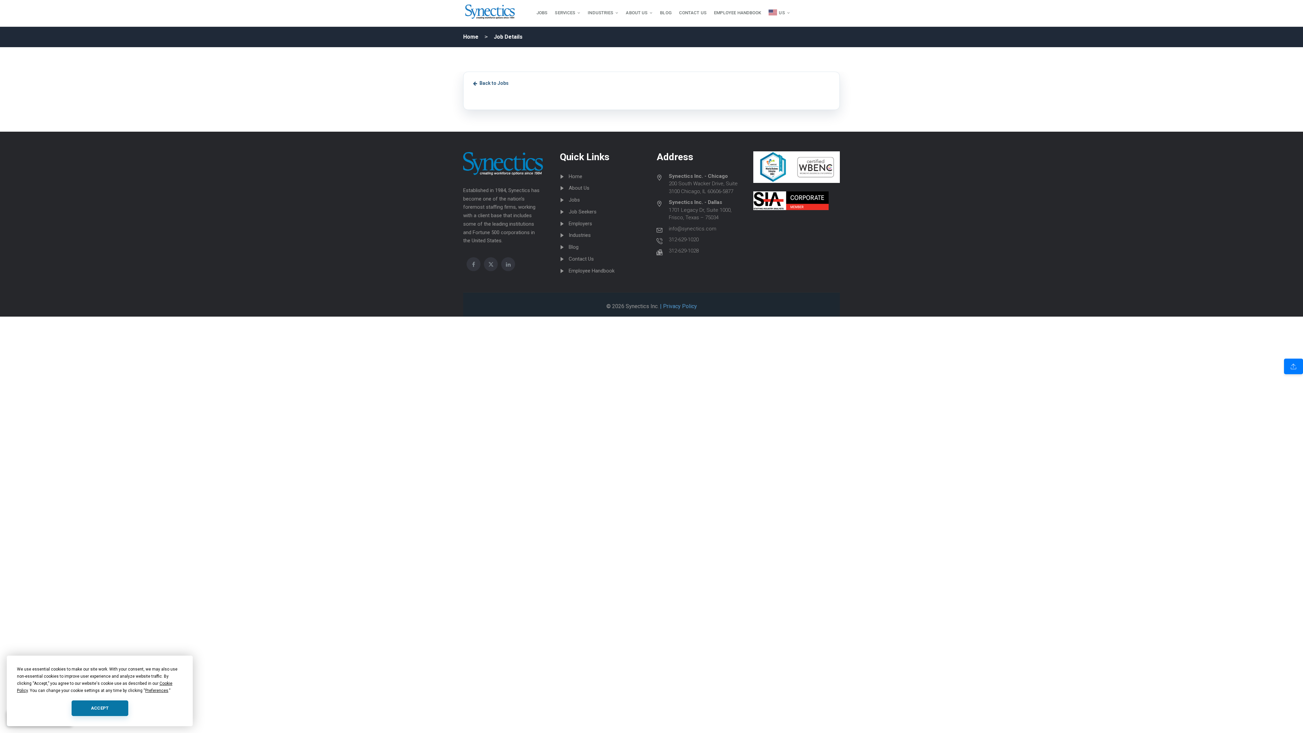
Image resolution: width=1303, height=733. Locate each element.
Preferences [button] (156, 690)
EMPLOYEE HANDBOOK (737, 12)
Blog (574, 247)
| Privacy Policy (678, 306)
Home (470, 37)
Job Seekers (583, 212)
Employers (580, 224)
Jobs (574, 200)
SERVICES (565, 12)
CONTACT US (692, 12)
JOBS (541, 12)
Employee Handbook (592, 271)
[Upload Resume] (1293, 366)
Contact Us (581, 259)
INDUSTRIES (600, 12)
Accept (100, 708)
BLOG (665, 12)
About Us (579, 188)
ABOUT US (636, 12)
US (782, 12)
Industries (580, 235)
